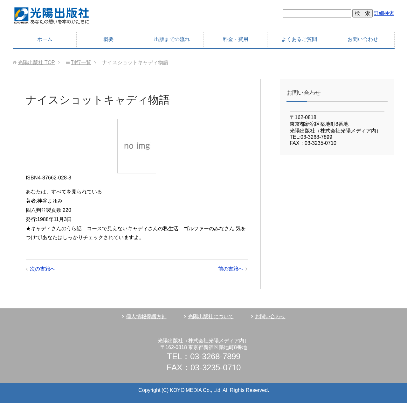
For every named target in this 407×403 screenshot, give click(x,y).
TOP (36, 62)
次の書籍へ (42, 269)
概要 (108, 39)
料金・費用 (235, 39)
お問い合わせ (363, 39)
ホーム (44, 39)
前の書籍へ (231, 269)
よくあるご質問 (299, 39)
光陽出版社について (211, 316)
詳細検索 (384, 13)
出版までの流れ (172, 39)
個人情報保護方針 (146, 316)
